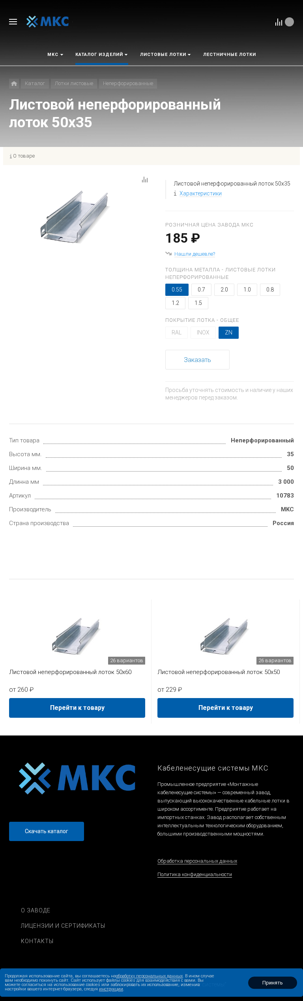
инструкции (111, 989)
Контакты (37, 941)
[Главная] (14, 84)
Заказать (197, 360)
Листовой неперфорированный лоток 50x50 (218, 672)
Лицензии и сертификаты (63, 926)
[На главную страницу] (47, 21)
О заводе (35, 910)
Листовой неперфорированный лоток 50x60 (70, 672)
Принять (272, 983)
